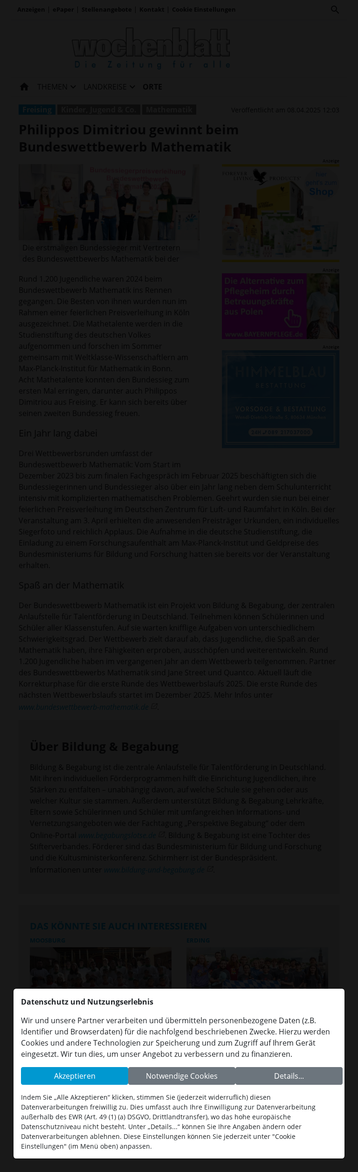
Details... (289, 1076)
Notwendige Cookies (182, 1076)
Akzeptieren (75, 1076)
